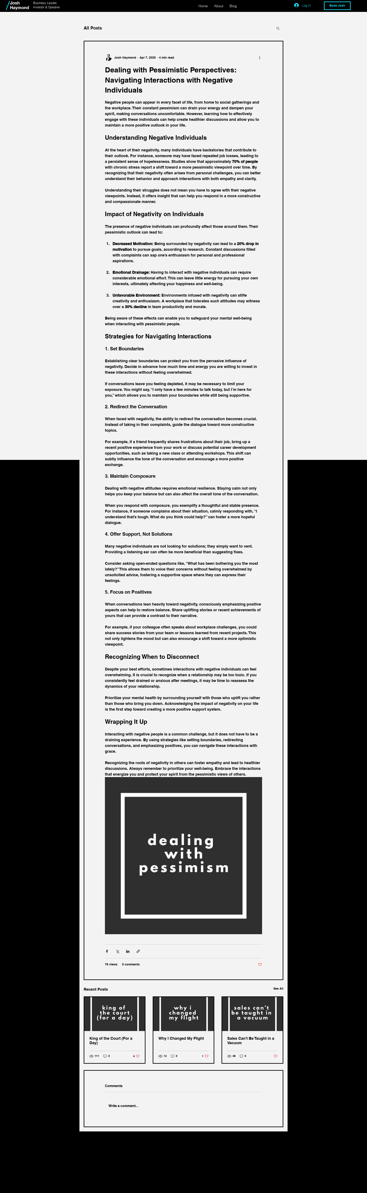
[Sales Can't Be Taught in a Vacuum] (252, 1014)
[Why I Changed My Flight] (183, 1014)
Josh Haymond (19, 5)
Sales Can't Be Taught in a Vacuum (250, 1040)
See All (278, 988)
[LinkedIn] (99, 1188)
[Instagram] (110, 1188)
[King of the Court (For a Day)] (114, 1014)
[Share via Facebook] (107, 951)
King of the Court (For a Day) (110, 1040)
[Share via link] (138, 951)
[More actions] (259, 57)
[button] (278, 28)
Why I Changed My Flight (181, 1038)
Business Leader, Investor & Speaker (46, 5)
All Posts (93, 28)
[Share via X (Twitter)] (117, 951)
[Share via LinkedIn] (128, 951)
